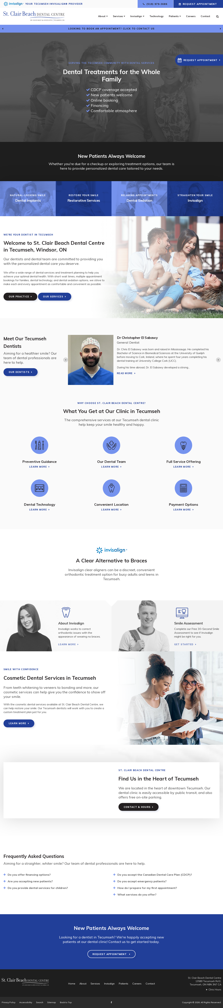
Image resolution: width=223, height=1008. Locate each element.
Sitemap (51, 1002)
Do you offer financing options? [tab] (29, 874)
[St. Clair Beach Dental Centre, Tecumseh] (28, 983)
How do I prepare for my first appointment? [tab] (147, 888)
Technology (156, 16)
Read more (125, 370)
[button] (199, 60)
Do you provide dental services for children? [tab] (38, 888)
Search (39, 1002)
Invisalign (136, 16)
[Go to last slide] (2, 28)
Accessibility (25, 1002)
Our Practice (19, 296)
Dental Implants (28, 200)
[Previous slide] (65, 360)
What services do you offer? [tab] (136, 894)
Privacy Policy (8, 1002)
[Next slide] (220, 28)
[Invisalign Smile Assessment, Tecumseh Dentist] (197, 612)
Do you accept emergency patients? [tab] (142, 881)
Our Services (53, 296)
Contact (205, 16)
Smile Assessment (188, 623)
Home (71, 983)
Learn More (38, 466)
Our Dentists (19, 372)
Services (118, 16)
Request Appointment (200, 4)
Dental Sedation (139, 200)
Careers (190, 16)
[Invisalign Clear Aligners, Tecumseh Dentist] (81, 612)
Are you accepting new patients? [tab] (30, 881)
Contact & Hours (137, 807)
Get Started (184, 644)
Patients (174, 16)
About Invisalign (71, 623)
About (101, 16)
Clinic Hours (215, 989)
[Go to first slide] (218, 360)
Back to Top (66, 1002)
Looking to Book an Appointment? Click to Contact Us (111, 28)
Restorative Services (83, 200)
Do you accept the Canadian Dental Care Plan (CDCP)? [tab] (154, 874)
